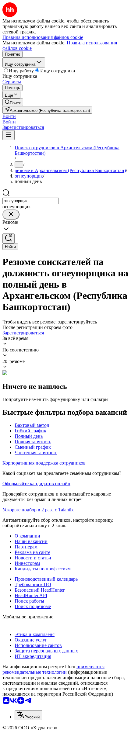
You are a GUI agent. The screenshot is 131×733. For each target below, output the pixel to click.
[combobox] (30, 201)
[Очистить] (10, 214)
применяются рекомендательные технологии (53, 669)
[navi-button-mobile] (8, 135)
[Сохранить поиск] (8, 238)
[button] (9, 116)
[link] (12, 102)
